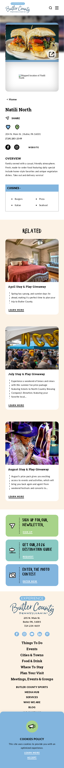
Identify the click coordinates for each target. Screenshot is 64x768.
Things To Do (32, 643)
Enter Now (30, 581)
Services (32, 697)
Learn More (32, 752)
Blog (31, 707)
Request (28, 556)
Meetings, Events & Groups (32, 679)
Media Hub (32, 692)
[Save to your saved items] (8, 127)
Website (33, 147)
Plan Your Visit (32, 673)
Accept (32, 757)
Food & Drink (32, 661)
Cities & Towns (31, 655)
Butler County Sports (32, 687)
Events (31, 649)
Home (12, 99)
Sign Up (27, 532)
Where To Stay (32, 667)
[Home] (20, 7)
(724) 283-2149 (13, 138)
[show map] (17, 127)
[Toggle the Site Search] (50, 7)
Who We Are (32, 702)
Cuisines (13, 188)
